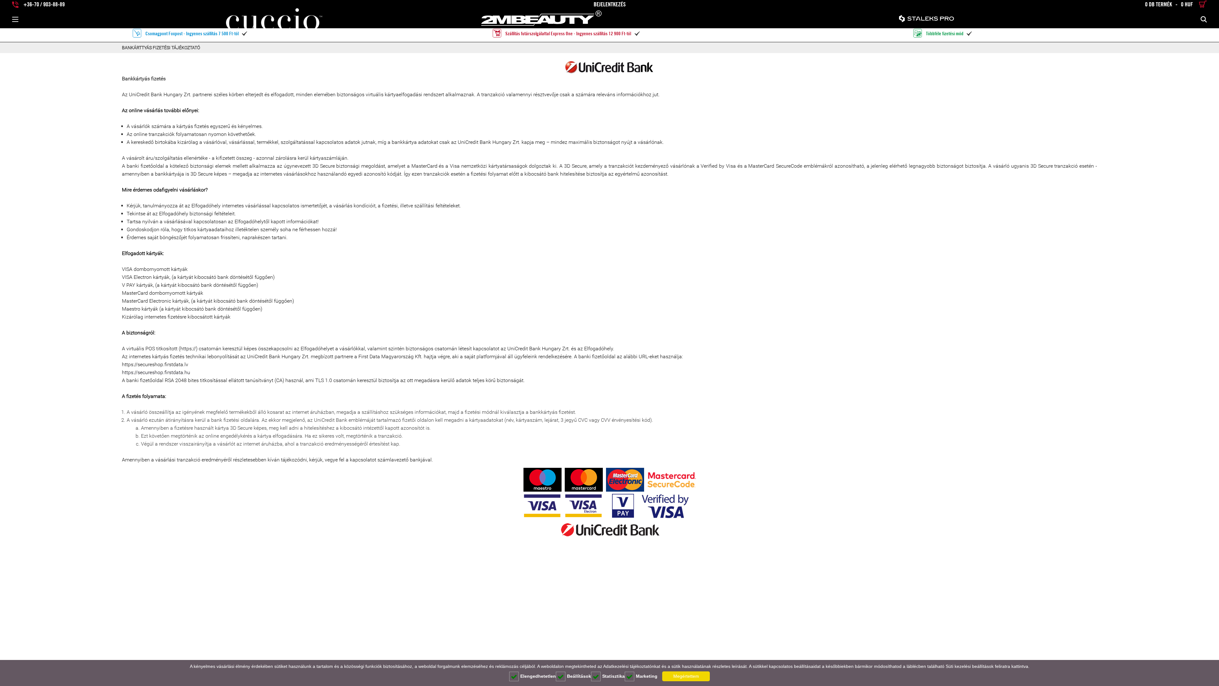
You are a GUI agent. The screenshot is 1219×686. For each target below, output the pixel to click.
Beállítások (579, 676)
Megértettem (686, 676)
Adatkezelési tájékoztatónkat (631, 666)
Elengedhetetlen (538, 676)
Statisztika (613, 676)
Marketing (646, 676)
